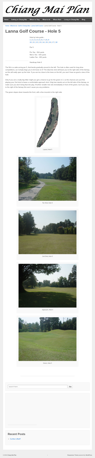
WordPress (89, 455)
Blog (83, 19)
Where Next (57, 19)
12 (37, 42)
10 (31, 42)
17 (53, 42)
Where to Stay (35, 19)
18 (56, 42)
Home (6, 19)
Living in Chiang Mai (71, 19)
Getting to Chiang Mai (19, 19)
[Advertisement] (16, 49)
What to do (46, 19)
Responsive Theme (72, 455)
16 (50, 42)
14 (43, 42)
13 (40, 42)
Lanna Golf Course (37, 26)
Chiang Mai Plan (11, 455)
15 (47, 42)
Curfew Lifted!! (15, 439)
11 (34, 42)
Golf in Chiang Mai (24, 26)
